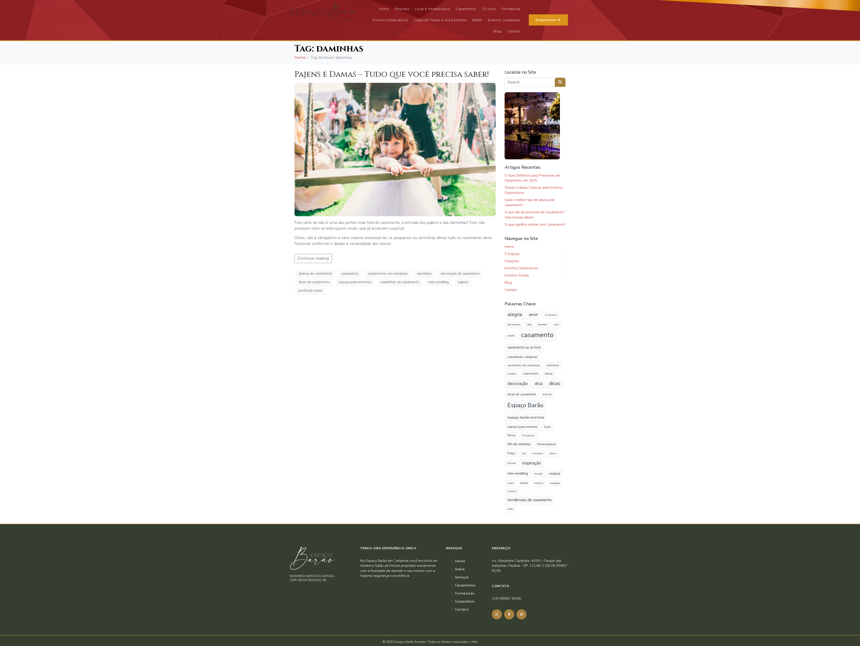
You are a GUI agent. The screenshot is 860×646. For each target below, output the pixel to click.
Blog (497, 31)
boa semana (513, 324)
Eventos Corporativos (390, 20)
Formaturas (511, 9)
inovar (511, 463)
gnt (524, 453)
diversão (547, 394)
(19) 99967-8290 (506, 598)
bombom (542, 324)
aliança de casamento (315, 273)
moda (538, 473)
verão (510, 509)
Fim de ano (528, 435)
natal (510, 483)
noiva (524, 483)
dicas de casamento (314, 282)
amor (533, 314)
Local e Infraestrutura (432, 9)
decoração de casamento (460, 273)
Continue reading (313, 258)
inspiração (531, 463)
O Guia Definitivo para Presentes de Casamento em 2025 (532, 178)
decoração (517, 384)
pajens (463, 282)
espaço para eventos (355, 282)
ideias (553, 453)
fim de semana (518, 444)
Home (384, 9)
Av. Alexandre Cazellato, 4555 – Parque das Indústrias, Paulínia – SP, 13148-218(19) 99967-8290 (530, 565)
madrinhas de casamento (400, 282)
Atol (474, 642)
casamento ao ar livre (524, 347)
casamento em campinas (523, 365)
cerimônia (552, 365)
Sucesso (511, 491)
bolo (529, 324)
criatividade (530, 373)
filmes (511, 435)
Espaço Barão (525, 405)
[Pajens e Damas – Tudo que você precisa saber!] (395, 149)
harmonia (538, 453)
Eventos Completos (504, 20)
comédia (511, 373)
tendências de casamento (529, 500)
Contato (513, 31)
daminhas (424, 273)
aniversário (551, 315)
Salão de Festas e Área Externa (440, 20)
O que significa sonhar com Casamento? (535, 224)
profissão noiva (310, 290)
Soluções (512, 261)
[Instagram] (521, 614)
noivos (538, 483)
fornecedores (546, 444)
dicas (554, 383)
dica (538, 384)
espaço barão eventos (525, 417)
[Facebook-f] (509, 614)
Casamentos (466, 9)
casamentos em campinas (388, 273)
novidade (555, 483)
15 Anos (489, 9)
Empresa (402, 9)
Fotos (511, 453)
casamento (350, 273)
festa (547, 427)
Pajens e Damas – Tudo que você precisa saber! (392, 74)
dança (549, 373)
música (554, 473)
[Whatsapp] (497, 614)
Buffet (477, 20)
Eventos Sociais (517, 275)
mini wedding (438, 282)
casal (510, 335)
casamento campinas (522, 357)
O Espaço (512, 253)
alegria (514, 314)
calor (556, 324)
